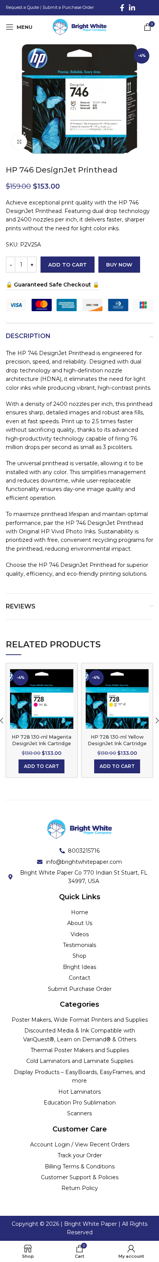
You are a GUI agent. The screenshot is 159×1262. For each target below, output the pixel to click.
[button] (41, 766)
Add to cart (67, 264)
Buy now (119, 264)
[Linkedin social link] (132, 7)
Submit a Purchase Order (68, 7)
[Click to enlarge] (19, 141)
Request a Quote (22, 7)
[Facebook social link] (122, 7)
